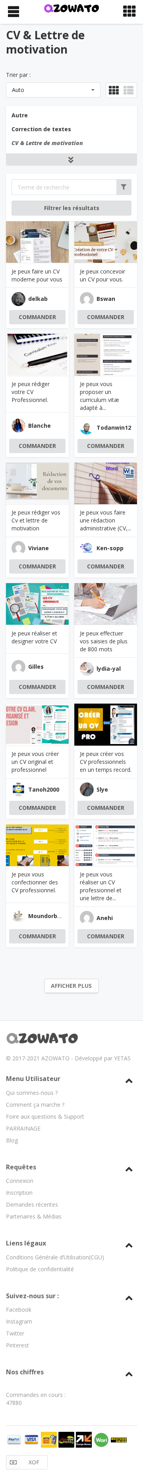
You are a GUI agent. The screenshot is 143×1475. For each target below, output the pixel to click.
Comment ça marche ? (35, 1104)
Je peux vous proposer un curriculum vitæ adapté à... (99, 395)
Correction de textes (41, 129)
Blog (12, 1140)
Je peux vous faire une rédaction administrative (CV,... (105, 520)
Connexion (19, 1180)
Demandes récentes (32, 1204)
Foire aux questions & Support (45, 1116)
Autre (20, 115)
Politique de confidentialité (40, 1269)
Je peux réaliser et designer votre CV (34, 637)
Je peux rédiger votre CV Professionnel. (31, 392)
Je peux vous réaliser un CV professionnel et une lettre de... (101, 886)
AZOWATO (55, 1058)
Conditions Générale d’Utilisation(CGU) (55, 1257)
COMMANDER (37, 317)
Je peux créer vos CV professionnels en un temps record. (105, 761)
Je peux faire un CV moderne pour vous (37, 275)
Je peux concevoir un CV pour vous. (102, 275)
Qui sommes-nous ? (32, 1092)
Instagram (19, 1321)
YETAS (122, 1058)
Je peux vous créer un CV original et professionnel (35, 761)
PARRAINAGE (23, 1128)
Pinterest (17, 1345)
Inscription (19, 1192)
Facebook (18, 1309)
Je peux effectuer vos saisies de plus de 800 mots (104, 641)
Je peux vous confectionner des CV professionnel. (35, 882)
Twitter (15, 1333)
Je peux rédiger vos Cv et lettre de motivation (36, 520)
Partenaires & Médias (34, 1216)
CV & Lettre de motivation (47, 143)
